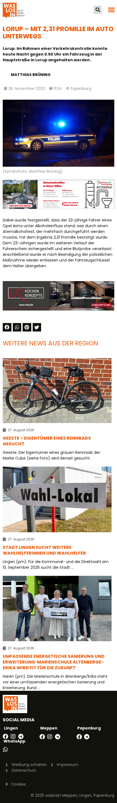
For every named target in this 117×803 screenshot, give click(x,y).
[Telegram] (20, 736)
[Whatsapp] (5, 749)
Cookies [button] (18, 784)
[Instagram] (13, 736)
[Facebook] (5, 736)
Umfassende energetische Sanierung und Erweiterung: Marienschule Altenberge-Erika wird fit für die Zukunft (53, 662)
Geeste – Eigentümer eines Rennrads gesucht (47, 441)
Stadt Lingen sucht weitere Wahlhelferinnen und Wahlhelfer (44, 550)
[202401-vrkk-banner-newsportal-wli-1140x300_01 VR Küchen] (58, 309)
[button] (98, 10)
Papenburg (80, 88)
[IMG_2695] (58, 207)
